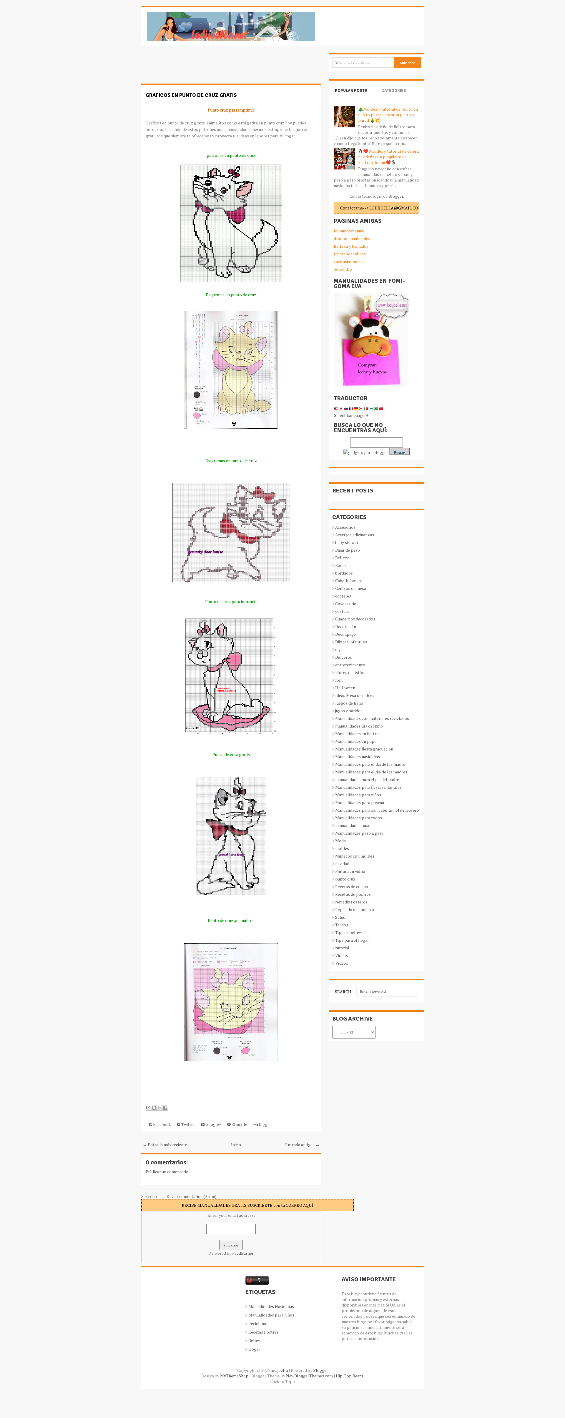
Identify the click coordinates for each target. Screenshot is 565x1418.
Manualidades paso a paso (359, 833)
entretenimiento (350, 665)
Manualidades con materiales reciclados (372, 718)
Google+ (213, 1124)
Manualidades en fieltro (357, 733)
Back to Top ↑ (282, 1381)
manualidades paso (352, 825)
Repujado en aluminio (354, 909)
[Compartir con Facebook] (165, 1108)
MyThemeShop (234, 1376)
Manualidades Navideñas (271, 1306)
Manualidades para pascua (359, 802)
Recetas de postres (353, 894)
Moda (340, 840)
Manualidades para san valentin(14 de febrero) (378, 810)
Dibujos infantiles (351, 642)
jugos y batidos (349, 710)
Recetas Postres (263, 1332)
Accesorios (345, 527)
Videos (341, 955)
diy (337, 649)
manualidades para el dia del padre (367, 779)
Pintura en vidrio (350, 871)
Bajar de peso (347, 550)
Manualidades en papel (356, 741)
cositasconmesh (349, 261)
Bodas (341, 565)
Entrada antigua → (302, 1144)
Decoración (345, 626)
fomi (339, 680)
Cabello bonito (349, 580)
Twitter (187, 1124)
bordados (344, 573)
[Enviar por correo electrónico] (148, 1108)
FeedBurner (243, 1253)
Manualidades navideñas (357, 756)
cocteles (343, 596)
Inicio (236, 1144)
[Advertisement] (188, 67)
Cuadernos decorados (355, 619)
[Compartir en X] (159, 1108)
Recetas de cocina (351, 886)
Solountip (343, 269)
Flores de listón (349, 672)
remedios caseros (351, 902)
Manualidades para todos (358, 817)
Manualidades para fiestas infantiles (368, 787)
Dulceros (343, 657)
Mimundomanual (349, 231)
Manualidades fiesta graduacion (364, 749)
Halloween (345, 687)
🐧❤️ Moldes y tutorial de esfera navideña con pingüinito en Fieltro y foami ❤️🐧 (388, 156)
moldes (342, 848)
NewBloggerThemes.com (309, 1376)
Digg (262, 1124)
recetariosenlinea (350, 254)
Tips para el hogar (352, 940)
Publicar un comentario (167, 1171)
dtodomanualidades (352, 238)
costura (342, 611)
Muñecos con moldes (354, 856)
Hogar (254, 1349)
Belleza (342, 557)
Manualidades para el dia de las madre (370, 764)
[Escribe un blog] (154, 1108)
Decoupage (345, 634)
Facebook (161, 1124)
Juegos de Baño (349, 703)
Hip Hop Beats (349, 1376)
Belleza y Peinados (351, 246)
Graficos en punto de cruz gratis (191, 95)
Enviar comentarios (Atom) (192, 1196)
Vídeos (341, 963)
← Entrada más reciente (165, 1144)
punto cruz (345, 879)
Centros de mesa (350, 588)
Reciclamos (259, 1323)
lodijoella (279, 1370)
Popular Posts (351, 90)
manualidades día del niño (359, 726)
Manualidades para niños (358, 795)
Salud (340, 917)
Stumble (239, 1124)
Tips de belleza (349, 932)
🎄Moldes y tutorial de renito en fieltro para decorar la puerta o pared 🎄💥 (388, 114)
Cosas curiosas (349, 603)
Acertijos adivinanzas (354, 534)
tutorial (342, 948)
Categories (393, 90)
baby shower (346, 542)
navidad (342, 863)
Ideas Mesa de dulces (354, 695)
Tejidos (341, 925)
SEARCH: (344, 991)
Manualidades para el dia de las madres (371, 772)
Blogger (395, 196)
